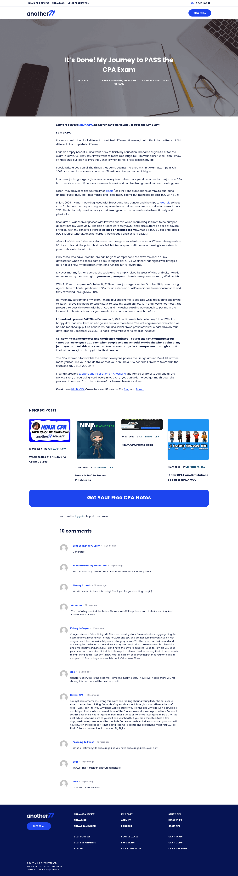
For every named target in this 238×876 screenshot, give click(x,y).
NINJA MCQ (58, 3)
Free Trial (200, 12)
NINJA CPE (57, 866)
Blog (126, 389)
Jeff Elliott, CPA (57, 448)
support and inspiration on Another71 (102, 374)
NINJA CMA (44, 866)
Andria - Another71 (157, 80)
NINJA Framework (78, 3)
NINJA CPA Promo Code (137, 445)
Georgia (165, 202)
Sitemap (54, 869)
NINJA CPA (78, 389)
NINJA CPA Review (38, 3)
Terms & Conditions (38, 869)
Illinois (109, 191)
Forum (140, 389)
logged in (80, 516)
